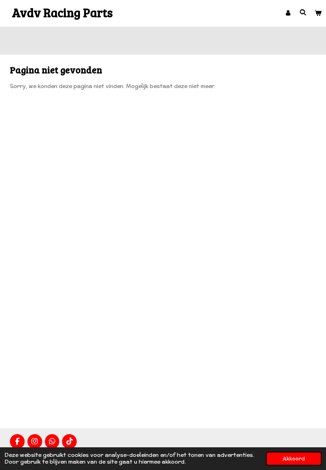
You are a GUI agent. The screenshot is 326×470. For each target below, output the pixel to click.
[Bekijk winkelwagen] (318, 13)
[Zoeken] (303, 13)
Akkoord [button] (294, 458)
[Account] (287, 13)
